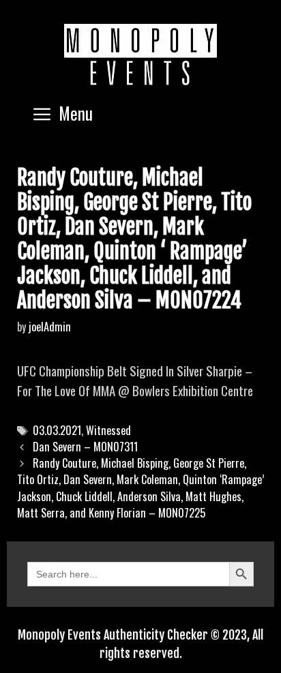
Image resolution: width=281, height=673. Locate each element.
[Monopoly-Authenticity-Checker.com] (140, 54)
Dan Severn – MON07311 (85, 446)
